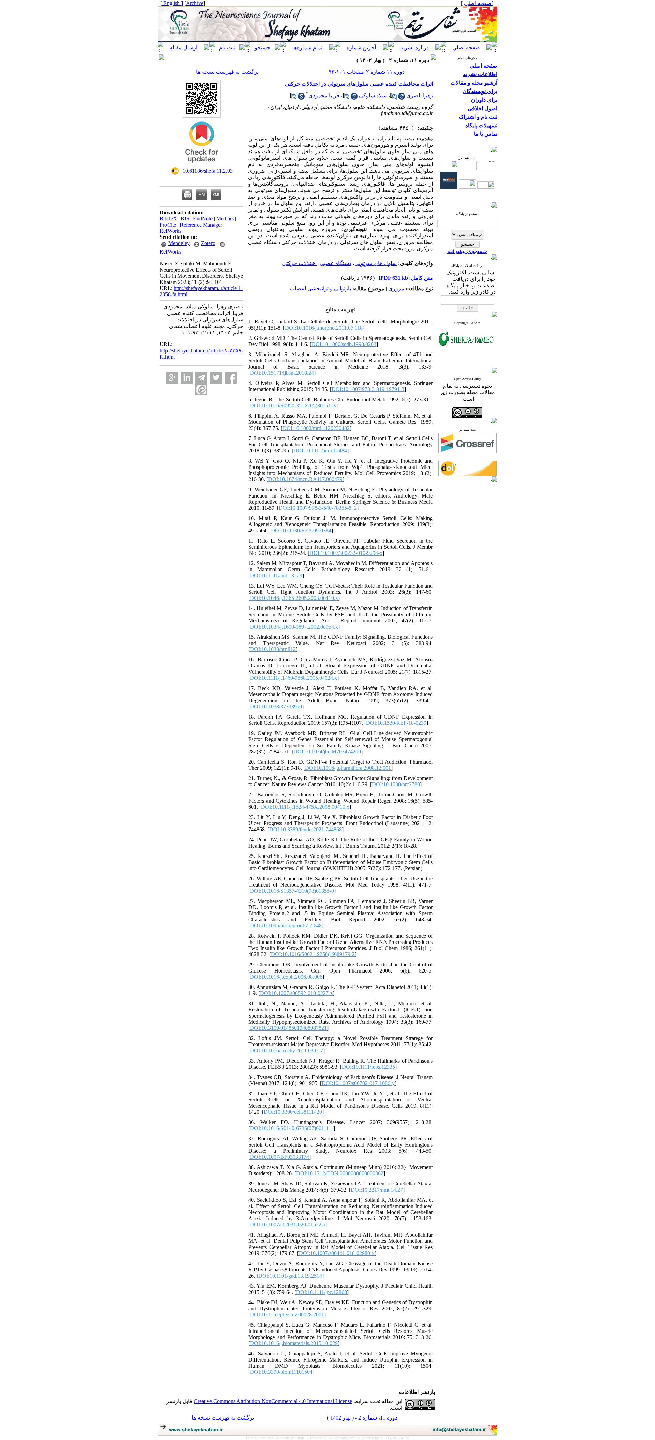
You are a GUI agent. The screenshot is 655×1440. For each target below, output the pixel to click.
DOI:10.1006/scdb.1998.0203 (343, 344)
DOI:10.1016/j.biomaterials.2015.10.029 (294, 1343)
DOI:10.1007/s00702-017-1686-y (358, 1083)
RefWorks (170, 231)
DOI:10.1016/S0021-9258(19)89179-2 (313, 954)
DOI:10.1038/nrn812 (273, 649)
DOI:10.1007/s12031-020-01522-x (288, 1224)
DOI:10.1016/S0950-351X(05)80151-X (293, 405)
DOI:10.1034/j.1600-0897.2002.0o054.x (294, 627)
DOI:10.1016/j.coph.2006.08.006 (286, 977)
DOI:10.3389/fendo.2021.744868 (305, 829)
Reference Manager (201, 225)
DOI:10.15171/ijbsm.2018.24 (282, 373)
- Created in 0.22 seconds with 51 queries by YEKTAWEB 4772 (357, 1438)
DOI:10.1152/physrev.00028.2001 (287, 1314)
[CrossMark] (202, 165)
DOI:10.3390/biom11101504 (281, 1372)
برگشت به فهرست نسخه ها (227, 72)
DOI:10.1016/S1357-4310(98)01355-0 (292, 891)
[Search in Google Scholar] (401, 98)
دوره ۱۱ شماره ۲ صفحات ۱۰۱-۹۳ (367, 72)
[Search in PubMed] (393, 98)
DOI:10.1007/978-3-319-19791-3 (368, 389)
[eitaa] (201, 389)
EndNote (203, 218)
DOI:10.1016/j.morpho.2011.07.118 (324, 328)
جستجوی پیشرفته (467, 251)
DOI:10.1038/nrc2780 (396, 784)
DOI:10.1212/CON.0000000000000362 (339, 1173)
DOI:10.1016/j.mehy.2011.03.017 (286, 1050)
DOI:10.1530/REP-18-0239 (396, 723)
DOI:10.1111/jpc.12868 (321, 1292)
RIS (185, 218)
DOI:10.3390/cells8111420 (293, 1112)
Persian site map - (261, 1438)
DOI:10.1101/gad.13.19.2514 (290, 1276)
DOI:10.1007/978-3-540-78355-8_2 (318, 508)
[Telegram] (201, 378)
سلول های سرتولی (375, 263)
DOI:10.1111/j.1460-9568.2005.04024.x (293, 678)
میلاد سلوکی (373, 95)
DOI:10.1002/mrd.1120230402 (316, 428)
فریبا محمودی (323, 95)
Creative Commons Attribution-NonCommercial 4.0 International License (273, 1401)
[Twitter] (216, 378)
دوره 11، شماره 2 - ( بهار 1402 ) (362, 1418)
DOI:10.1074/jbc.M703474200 (327, 751)
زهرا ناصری (419, 95)
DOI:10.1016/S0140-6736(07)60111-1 (291, 1128)
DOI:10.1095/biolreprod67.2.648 (286, 925)
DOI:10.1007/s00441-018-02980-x (337, 1253)
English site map (291, 1438)
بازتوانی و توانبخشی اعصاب (320, 288)
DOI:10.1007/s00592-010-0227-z (296, 993)
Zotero (208, 243)
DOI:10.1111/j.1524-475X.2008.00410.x (305, 807)
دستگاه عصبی (335, 263)
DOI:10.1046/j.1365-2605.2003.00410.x (294, 598)
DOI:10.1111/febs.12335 (368, 1067)
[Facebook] (231, 378)
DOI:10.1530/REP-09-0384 (301, 530)
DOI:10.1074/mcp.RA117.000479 (305, 479)
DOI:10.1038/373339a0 (276, 706)
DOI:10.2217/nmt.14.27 (377, 1190)
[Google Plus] (172, 378)
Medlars (225, 218)
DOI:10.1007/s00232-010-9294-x (345, 553)
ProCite (168, 225)
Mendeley (179, 243)
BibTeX (168, 218)
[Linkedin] (187, 378)
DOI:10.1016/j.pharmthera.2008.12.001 (348, 768)
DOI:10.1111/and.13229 (276, 575)
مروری (396, 288)
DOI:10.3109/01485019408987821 (288, 1028)
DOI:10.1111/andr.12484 (320, 450)
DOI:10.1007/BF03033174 (279, 1157)
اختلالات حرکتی (299, 263)
